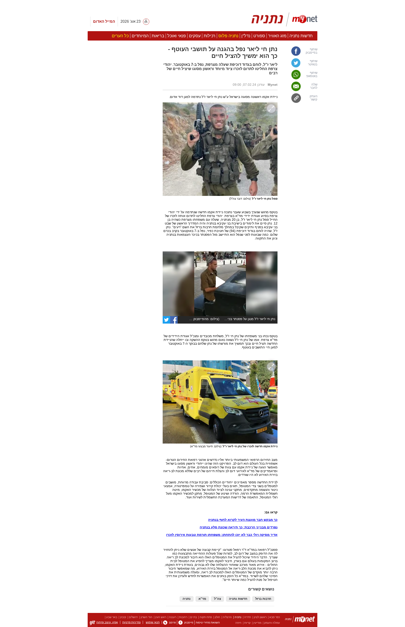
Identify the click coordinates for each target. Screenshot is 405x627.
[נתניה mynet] (284, 19)
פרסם (172, 622)
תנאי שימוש (153, 622)
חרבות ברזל (263, 599)
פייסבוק (188, 622)
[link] (174, 320)
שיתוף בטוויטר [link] (312, 63)
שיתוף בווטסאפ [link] (311, 74)
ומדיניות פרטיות (131, 622)
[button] (123, 264)
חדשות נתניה (238, 599)
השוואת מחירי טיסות (208, 622)
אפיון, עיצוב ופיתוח (107, 622)
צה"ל (217, 599)
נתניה (187, 599)
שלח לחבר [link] (313, 86)
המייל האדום (104, 21)
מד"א (202, 599)
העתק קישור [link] (313, 98)
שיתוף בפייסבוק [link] (311, 51)
